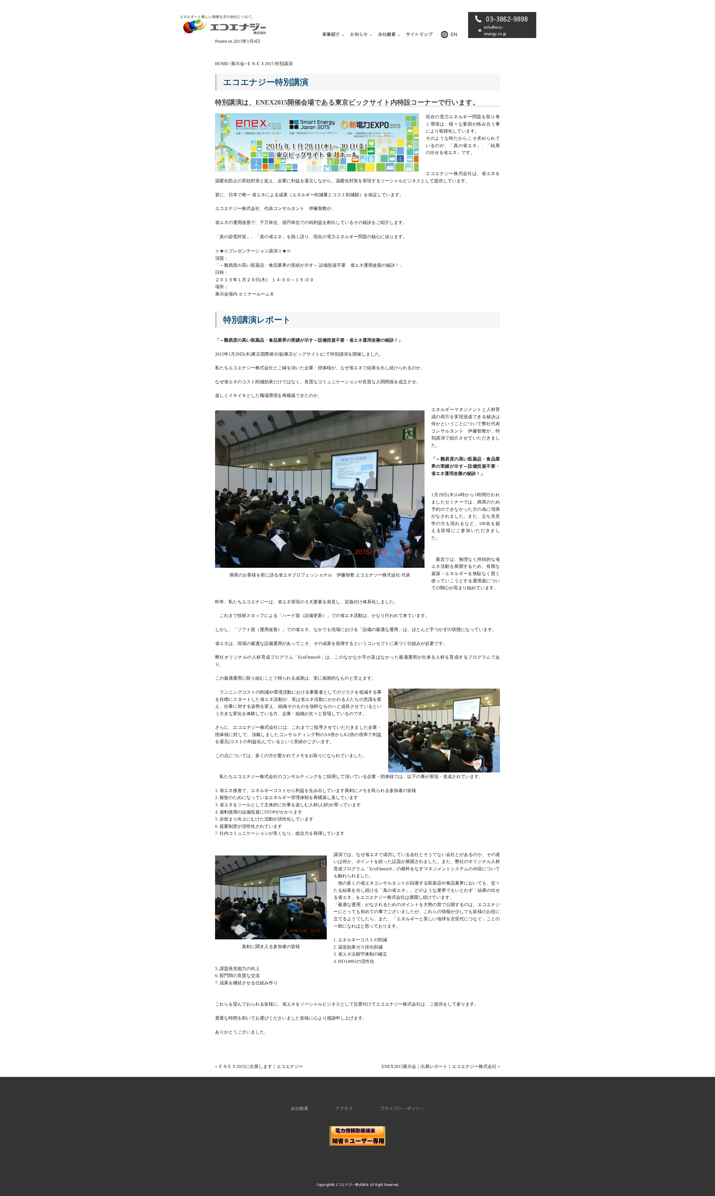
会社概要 (299, 1108)
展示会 (237, 63)
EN (454, 34)
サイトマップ (419, 34)
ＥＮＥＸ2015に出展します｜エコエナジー (260, 1066)
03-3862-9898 (507, 18)
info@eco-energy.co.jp (495, 30)
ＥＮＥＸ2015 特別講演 (270, 63)
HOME (221, 63)
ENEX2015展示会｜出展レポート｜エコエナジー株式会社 (439, 1066)
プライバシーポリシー (402, 1108)
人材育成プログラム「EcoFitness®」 (288, 657)
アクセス (344, 1108)
